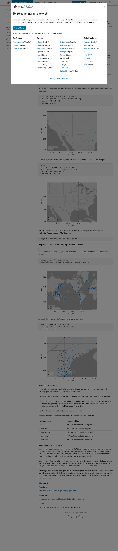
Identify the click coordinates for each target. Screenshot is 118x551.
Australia (87, 42)
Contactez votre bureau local (59, 79)
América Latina (18, 42)
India (85, 45)
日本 (85, 61)
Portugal (63, 52)
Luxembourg (41, 68)
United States (17, 48)
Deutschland (41, 48)
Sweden (63, 55)
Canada (16, 45)
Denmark (40, 45)
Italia (38, 65)
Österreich (64, 48)
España (39, 52)
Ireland (39, 61)
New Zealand (88, 48)
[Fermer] (104, 6)
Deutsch (65, 61)
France (39, 58)
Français (65, 68)
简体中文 (89, 55)
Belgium (39, 42)
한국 (85, 65)
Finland (39, 55)
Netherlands (64, 42)
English (64, 65)
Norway (63, 45)
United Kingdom (66, 71)
